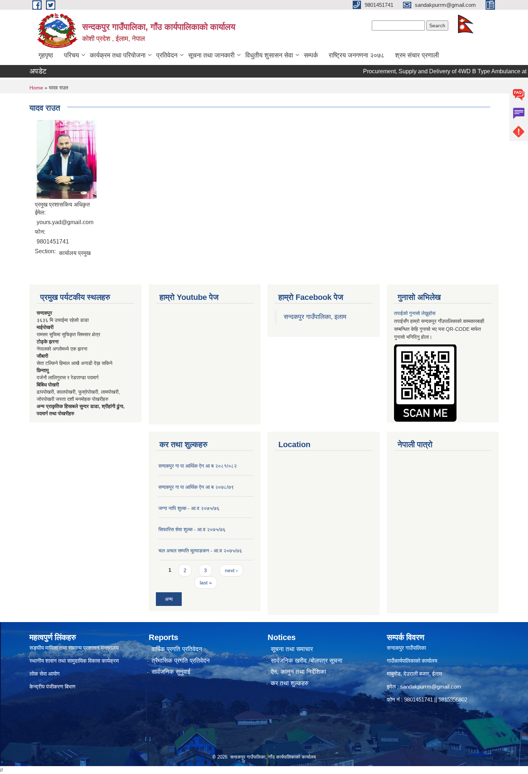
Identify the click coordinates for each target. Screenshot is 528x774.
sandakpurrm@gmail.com (430, 686)
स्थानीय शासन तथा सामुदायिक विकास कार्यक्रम (74, 661)
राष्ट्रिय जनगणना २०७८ (356, 55)
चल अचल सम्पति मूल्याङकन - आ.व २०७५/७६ (200, 550)
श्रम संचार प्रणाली (417, 55)
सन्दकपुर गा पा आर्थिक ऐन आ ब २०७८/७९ (196, 487)
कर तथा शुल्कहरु (290, 683)
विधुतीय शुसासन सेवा (269, 55)
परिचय (71, 55)
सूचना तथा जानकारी (211, 55)
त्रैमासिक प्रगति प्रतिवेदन (181, 660)
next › (231, 570)
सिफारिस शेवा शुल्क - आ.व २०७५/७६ (192, 529)
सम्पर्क (311, 55)
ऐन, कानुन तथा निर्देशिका (298, 671)
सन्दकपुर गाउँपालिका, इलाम (315, 316)
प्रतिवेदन (166, 55)
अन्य (169, 599)
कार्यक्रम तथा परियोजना (117, 55)
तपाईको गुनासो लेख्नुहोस (414, 313)
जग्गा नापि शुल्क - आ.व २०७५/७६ (188, 508)
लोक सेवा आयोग (44, 674)
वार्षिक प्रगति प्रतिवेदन (177, 649)
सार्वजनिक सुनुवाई (171, 671)
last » (206, 582)
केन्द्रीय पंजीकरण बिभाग (53, 686)
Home (36, 88)
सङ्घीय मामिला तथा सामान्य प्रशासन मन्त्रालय (74, 648)
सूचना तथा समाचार (292, 649)
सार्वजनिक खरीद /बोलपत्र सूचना (306, 660)
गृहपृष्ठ (45, 55)
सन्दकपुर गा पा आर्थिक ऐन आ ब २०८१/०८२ (197, 466)
